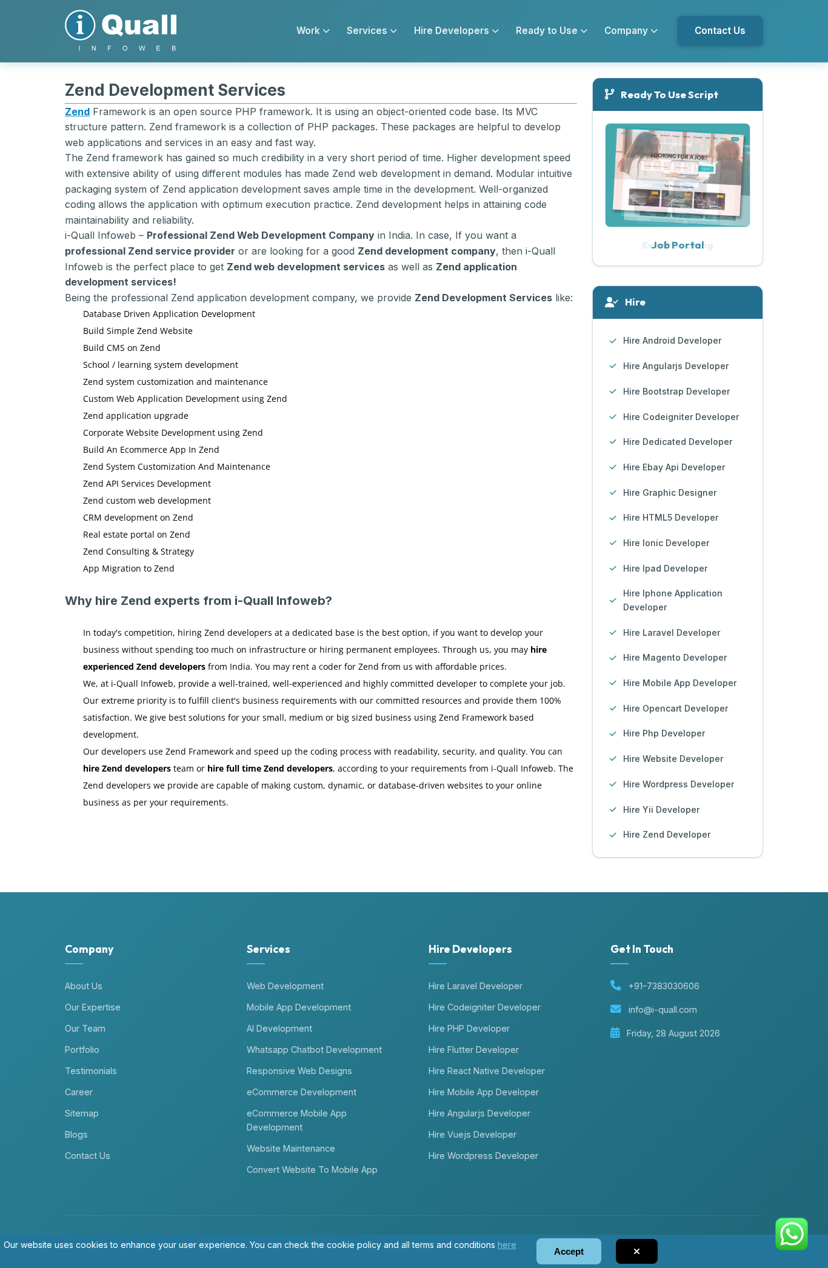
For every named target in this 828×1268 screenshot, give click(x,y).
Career (79, 1092)
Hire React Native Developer (487, 1071)
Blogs (76, 1134)
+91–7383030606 (664, 986)
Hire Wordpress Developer (678, 784)
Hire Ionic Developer (666, 543)
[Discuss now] (791, 1255)
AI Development (279, 1028)
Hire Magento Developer (675, 657)
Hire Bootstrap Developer (676, 391)
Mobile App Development (299, 1007)
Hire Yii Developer (661, 809)
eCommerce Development (301, 1092)
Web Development (285, 986)
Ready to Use (547, 30)
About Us (83, 986)
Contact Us (720, 30)
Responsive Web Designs (299, 1071)
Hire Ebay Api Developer (674, 467)
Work (308, 30)
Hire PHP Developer (469, 1028)
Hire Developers (451, 30)
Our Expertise (93, 1007)
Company (626, 30)
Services (367, 30)
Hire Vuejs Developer (472, 1134)
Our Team (85, 1028)
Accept (569, 1251)
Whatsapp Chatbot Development (314, 1049)
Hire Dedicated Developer (677, 441)
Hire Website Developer (673, 758)
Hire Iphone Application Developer (673, 600)
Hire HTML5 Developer (670, 517)
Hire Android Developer (672, 340)
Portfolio (82, 1049)
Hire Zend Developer (666, 834)
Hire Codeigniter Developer (681, 417)
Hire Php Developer (664, 733)
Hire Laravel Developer (671, 632)
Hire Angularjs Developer (676, 366)
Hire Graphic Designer (669, 492)
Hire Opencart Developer (675, 708)
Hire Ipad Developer (665, 568)
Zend (77, 111)
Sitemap (82, 1113)
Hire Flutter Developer (474, 1049)
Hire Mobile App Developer (679, 683)
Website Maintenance (291, 1148)
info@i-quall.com (663, 1009)
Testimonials (91, 1071)
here (507, 1245)
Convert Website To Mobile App (312, 1169)
